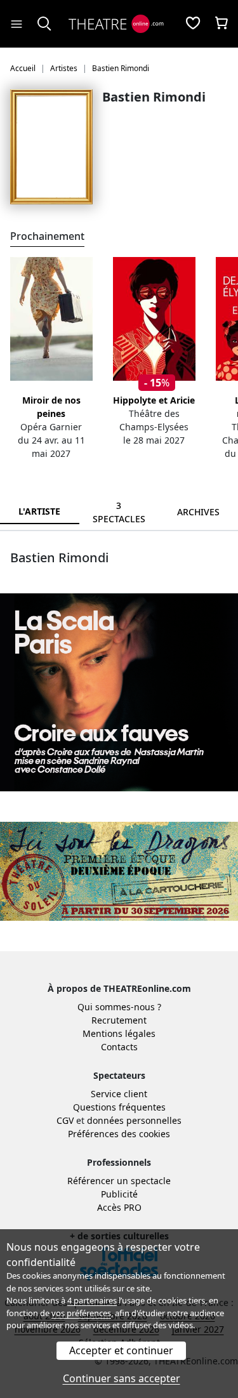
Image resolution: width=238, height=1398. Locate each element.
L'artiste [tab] (39, 511)
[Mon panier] (221, 24)
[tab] (119, 512)
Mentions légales (119, 1033)
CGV (65, 1120)
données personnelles (134, 1120)
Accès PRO (119, 1207)
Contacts (119, 1047)
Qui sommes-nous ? (119, 1007)
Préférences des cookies (119, 1134)
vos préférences (81, 1313)
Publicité (119, 1194)
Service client (119, 1094)
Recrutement (119, 1020)
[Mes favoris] (193, 24)
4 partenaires (92, 1300)
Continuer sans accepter (121, 1378)
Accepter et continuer (121, 1350)
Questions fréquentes (119, 1107)
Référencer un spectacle (119, 1181)
